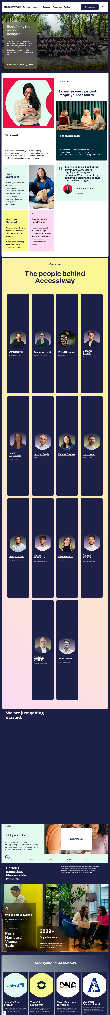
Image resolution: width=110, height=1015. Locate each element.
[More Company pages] (51, 7)
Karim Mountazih (40, 556)
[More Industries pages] (41, 7)
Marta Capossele (15, 454)
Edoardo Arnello (87, 352)
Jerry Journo (16, 556)
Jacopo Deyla (41, 454)
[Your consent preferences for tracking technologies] (4, 1013)
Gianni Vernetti (42, 352)
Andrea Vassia (66, 658)
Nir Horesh (89, 454)
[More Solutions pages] (31, 7)
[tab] (20, 859)
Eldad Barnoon (66, 352)
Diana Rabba (65, 556)
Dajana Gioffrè (66, 454)
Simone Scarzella (88, 556)
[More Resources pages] (62, 7)
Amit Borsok (16, 352)
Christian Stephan (39, 658)
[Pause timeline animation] (7, 857)
